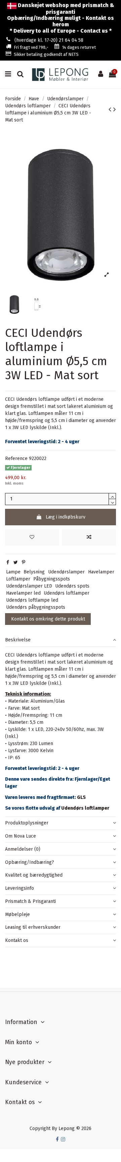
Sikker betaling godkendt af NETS (46, 54)
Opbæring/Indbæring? (29, 862)
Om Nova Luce (20, 836)
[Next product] (114, 109)
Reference (16, 458)
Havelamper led (23, 593)
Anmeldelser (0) (22, 849)
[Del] (7, 562)
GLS (81, 797)
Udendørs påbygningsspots (35, 607)
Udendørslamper (66, 572)
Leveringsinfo (19, 888)
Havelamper (101, 572)
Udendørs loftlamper (66, 593)
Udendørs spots (72, 586)
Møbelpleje (17, 914)
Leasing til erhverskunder (33, 927)
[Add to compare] (89, 537)
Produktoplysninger (26, 823)
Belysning (34, 572)
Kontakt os (16, 940)
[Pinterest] (23, 562)
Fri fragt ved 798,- (31, 47)
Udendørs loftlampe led (32, 600)
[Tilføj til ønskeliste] (32, 537)
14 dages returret (79, 47)
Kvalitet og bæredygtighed (34, 875)
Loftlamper (18, 579)
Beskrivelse (18, 640)
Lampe (13, 572)
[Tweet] (15, 562)
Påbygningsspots (51, 579)
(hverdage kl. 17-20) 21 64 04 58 (48, 40)
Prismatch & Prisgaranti (30, 901)
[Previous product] (111, 109)
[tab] (60, 640)
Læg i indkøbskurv (65, 517)
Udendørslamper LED (29, 586)
